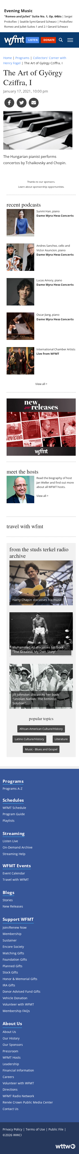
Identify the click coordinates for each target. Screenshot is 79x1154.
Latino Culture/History (29, 739)
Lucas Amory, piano (49, 280)
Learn (21, 186)
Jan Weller (42, 482)
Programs (22, 58)
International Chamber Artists (55, 349)
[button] (61, 40)
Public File (55, 1129)
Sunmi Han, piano (48, 211)
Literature (61, 739)
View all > (41, 384)
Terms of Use (35, 1129)
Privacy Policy (12, 1129)
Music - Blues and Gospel (41, 749)
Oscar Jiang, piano (47, 315)
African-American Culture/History (41, 729)
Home (7, 58)
